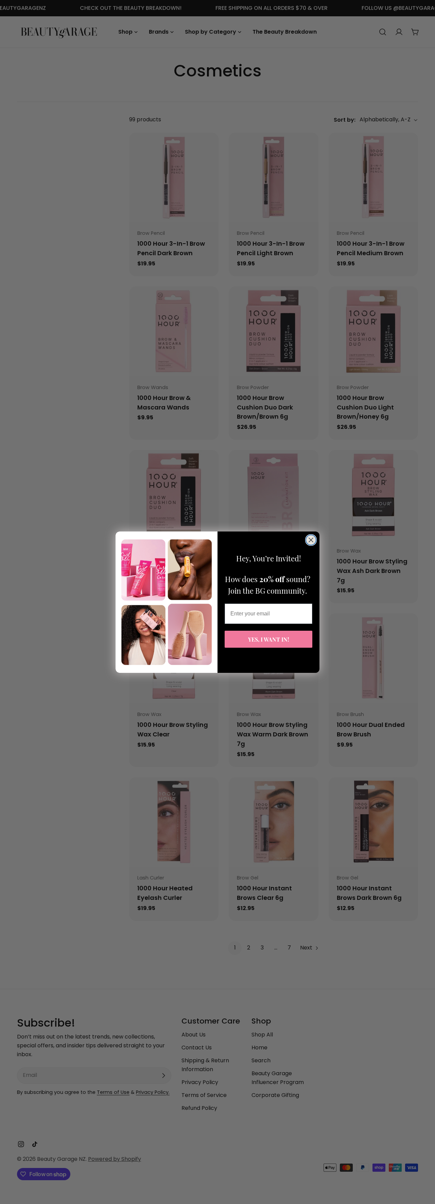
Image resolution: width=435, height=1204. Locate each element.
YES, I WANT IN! (268, 639)
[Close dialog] (311, 540)
